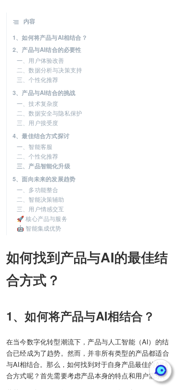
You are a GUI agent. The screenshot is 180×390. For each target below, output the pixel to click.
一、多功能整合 (37, 189)
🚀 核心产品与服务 (42, 218)
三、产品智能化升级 (43, 166)
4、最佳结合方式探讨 (41, 135)
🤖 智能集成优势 (39, 228)
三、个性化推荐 (37, 79)
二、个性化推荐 (37, 156)
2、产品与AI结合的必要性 (47, 49)
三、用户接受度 (37, 122)
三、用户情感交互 (40, 209)
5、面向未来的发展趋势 (44, 178)
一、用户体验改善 (40, 60)
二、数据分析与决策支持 (49, 70)
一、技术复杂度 (37, 103)
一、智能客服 (34, 146)
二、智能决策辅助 (40, 199)
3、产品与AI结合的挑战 (44, 92)
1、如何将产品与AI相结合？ (50, 37)
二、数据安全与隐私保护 (49, 113)
